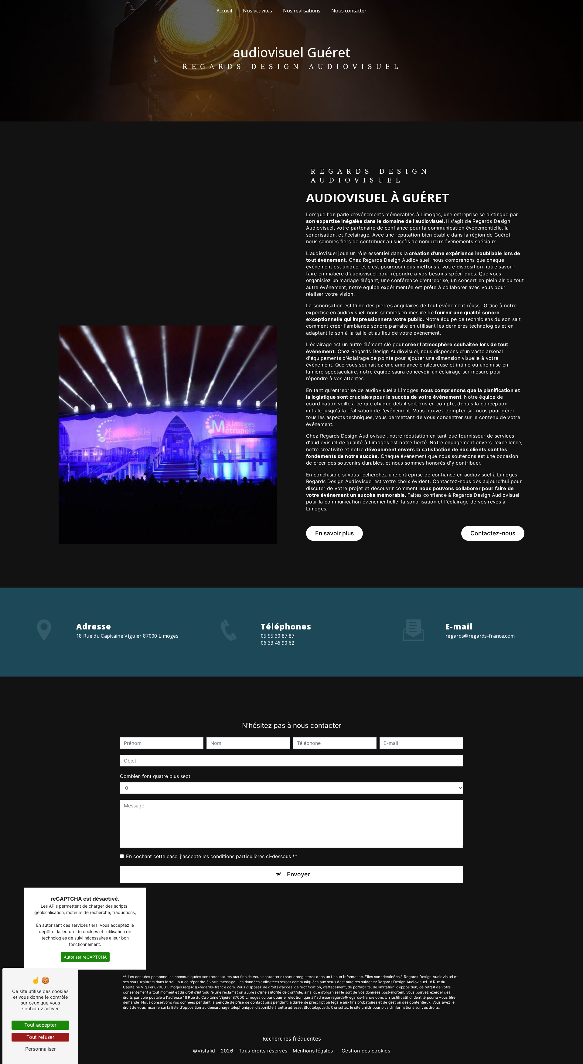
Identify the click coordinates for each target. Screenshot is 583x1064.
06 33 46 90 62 (277, 642)
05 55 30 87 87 (277, 636)
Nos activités (257, 10)
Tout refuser (40, 1037)
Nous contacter (349, 10)
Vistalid (206, 1051)
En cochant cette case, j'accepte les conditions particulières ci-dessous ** (211, 856)
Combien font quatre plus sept (155, 776)
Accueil (224, 10)
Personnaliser (40, 1049)
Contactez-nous (492, 533)
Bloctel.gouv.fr (316, 1007)
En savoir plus (334, 533)
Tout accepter (40, 1025)
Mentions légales (313, 1051)
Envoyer (298, 874)
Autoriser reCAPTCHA (85, 957)
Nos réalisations (301, 10)
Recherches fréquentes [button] (291, 1038)
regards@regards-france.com (480, 636)
